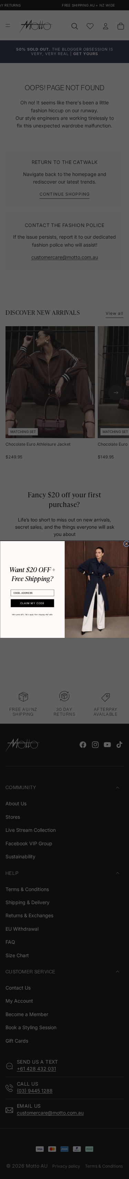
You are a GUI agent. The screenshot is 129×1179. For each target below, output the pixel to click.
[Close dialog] (126, 543)
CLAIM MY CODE (32, 603)
